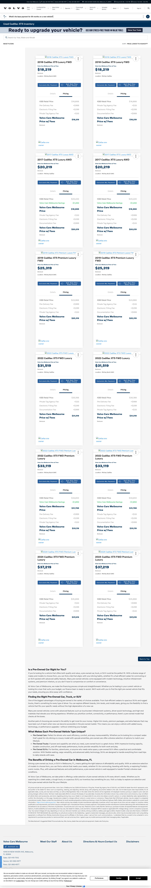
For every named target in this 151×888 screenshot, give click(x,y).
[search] (148, 8)
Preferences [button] (68, 881)
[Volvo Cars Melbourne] (14, 8)
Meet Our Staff (48, 841)
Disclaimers (132, 841)
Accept (138, 878)
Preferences (99, 878)
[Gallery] (75, 30)
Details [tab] (53, 93)
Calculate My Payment (48, 85)
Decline (118, 878)
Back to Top (144, 659)
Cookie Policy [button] (20, 881)
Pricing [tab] (66, 93)
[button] (78, 59)
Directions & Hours (93, 841)
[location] (83, 1)
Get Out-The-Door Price (72, 85)
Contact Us (13, 847)
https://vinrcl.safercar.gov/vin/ (46, 802)
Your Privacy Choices (74, 886)
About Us (67, 841)
